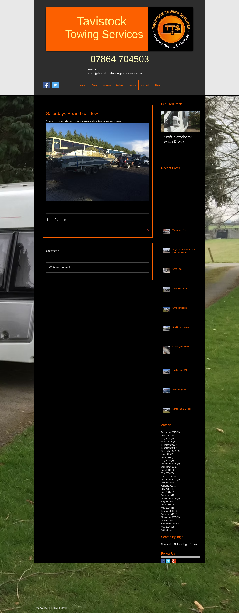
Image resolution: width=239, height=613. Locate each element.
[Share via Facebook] (47, 219)
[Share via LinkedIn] (64, 219)
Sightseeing (180, 544)
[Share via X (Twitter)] (56, 219)
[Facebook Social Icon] (46, 85)
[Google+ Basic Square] (174, 561)
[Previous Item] (166, 121)
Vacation (193, 544)
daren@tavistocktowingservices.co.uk (114, 73)
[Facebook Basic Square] (163, 561)
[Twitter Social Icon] (55, 85)
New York (166, 544)
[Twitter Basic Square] (168, 561)
